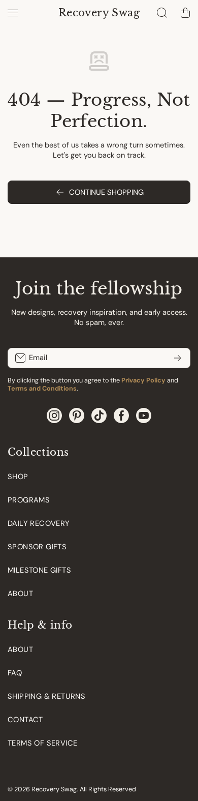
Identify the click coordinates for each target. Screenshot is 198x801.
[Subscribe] (177, 358)
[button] (185, 13)
